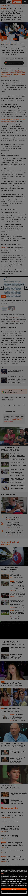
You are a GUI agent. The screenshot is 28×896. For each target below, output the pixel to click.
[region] (14, 881)
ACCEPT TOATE (14, 889)
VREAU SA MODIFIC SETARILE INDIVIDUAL (14, 892)
